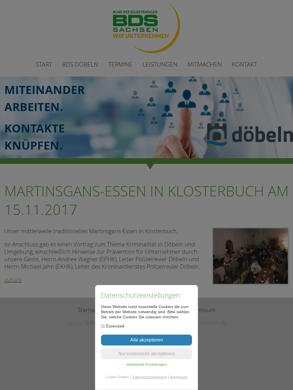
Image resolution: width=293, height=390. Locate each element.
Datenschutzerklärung (149, 377)
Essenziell (115, 326)
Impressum (178, 377)
